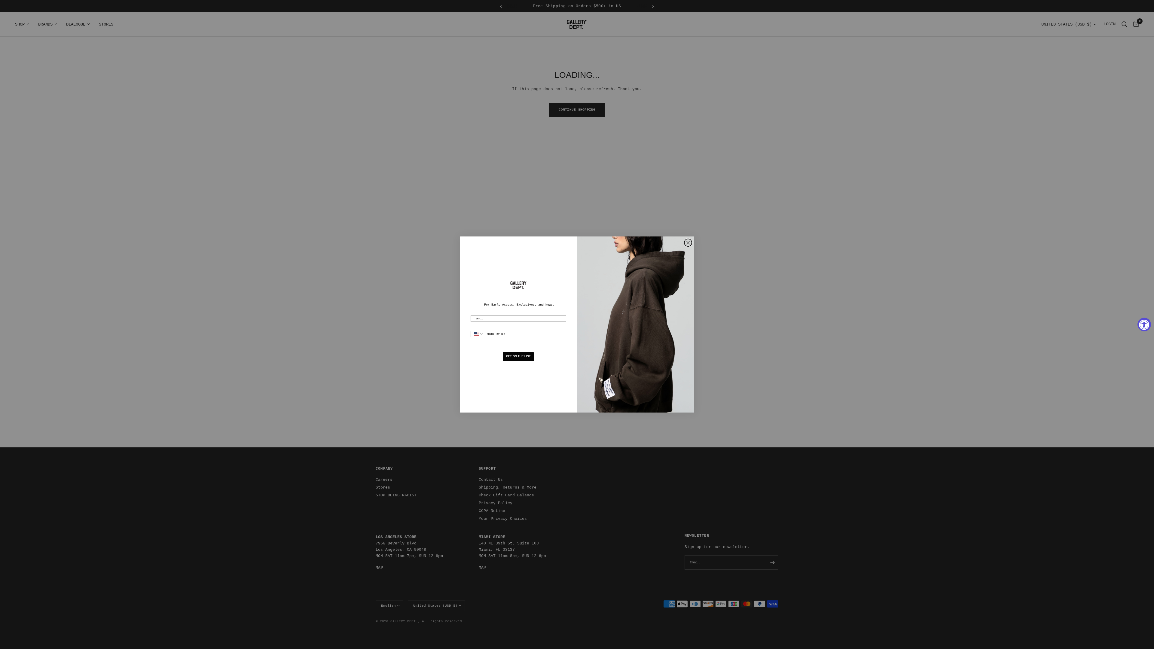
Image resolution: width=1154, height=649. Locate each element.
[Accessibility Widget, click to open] (1144, 324)
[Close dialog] (688, 242)
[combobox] (477, 334)
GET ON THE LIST (518, 356)
